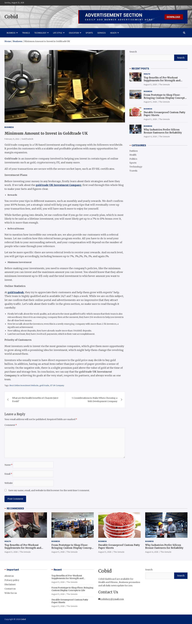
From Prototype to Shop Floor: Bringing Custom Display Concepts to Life (165, 97)
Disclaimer (10, 584)
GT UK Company (57, 385)
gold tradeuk (16, 292)
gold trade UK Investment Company (58, 185)
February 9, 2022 (11, 139)
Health (113, 32)
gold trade (44, 385)
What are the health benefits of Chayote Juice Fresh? (35, 400)
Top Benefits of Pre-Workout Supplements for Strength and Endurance (162, 80)
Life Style (57, 32)
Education (74, 32)
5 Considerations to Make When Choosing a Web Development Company (94, 400)
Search (133, 51)
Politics (133, 159)
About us (9, 576)
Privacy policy (11, 580)
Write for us (10, 593)
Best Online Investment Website (24, 385)
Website (8, 483)
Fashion (133, 151)
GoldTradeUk (27, 139)
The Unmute (164, 84)
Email (8, 474)
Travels (26, 32)
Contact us (10, 588)
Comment (10, 425)
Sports (89, 32)
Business (11, 32)
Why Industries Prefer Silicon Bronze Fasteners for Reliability (163, 131)
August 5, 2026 (150, 84)
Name (8, 464)
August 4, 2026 (150, 136)
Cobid (11, 17)
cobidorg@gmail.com (112, 599)
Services (101, 32)
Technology (40, 32)
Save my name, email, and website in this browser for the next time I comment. (49, 490)
